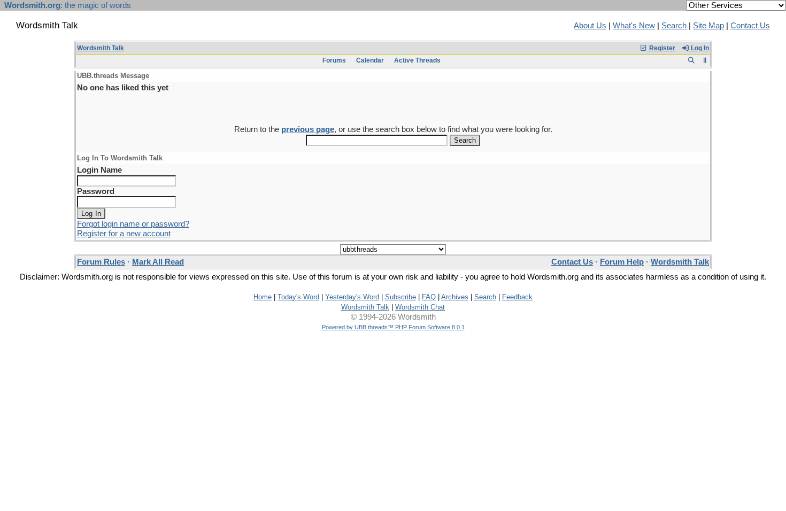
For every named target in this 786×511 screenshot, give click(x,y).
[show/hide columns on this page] (705, 60)
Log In (699, 48)
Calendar (370, 60)
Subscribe (400, 297)
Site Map (708, 25)
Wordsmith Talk (100, 48)
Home (262, 297)
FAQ (429, 297)
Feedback (517, 297)
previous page (307, 129)
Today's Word (298, 297)
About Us (590, 25)
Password (95, 191)
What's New (634, 25)
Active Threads (417, 60)
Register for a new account (124, 233)
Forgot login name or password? (133, 224)
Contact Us (750, 25)
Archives (454, 297)
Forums (334, 60)
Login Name (99, 170)
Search (674, 25)
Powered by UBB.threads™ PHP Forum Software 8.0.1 (393, 327)
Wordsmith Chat (420, 307)
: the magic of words (67, 5)
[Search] (691, 60)
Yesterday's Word (352, 297)
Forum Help (622, 262)
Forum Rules (101, 262)
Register (661, 48)
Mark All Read (158, 262)
